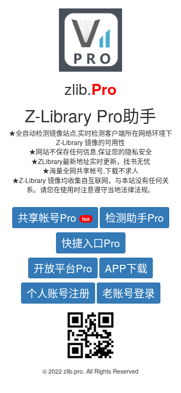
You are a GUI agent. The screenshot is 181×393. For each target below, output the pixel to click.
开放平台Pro (63, 267)
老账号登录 (128, 292)
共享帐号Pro (54, 217)
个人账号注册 (58, 292)
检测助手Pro (134, 217)
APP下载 (126, 267)
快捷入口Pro (90, 242)
